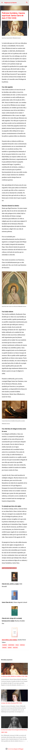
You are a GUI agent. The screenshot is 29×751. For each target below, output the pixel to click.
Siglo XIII (15, 647)
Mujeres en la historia (10, 2)
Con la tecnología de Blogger (15, 749)
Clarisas (4, 645)
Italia (17, 645)
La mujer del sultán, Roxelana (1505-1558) (11, 703)
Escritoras (11, 645)
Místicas (22, 645)
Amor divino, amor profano (9, 640)
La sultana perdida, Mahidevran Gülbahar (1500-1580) (14, 676)
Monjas (4, 647)
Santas (9, 647)
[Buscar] (27, 2)
